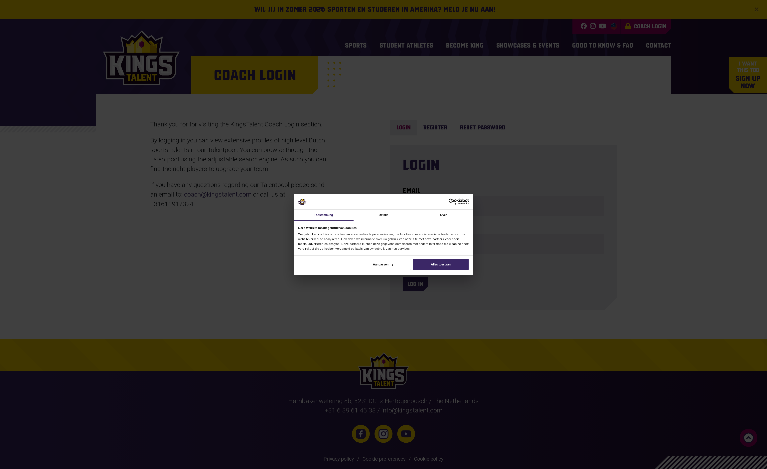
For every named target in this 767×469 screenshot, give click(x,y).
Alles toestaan (441, 264)
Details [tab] (383, 215)
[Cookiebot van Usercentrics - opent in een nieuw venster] (451, 202)
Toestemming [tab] (323, 215)
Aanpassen (380, 264)
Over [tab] (443, 215)
